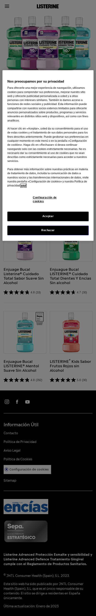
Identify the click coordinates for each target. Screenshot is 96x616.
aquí (23, 185)
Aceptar (48, 216)
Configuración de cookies (45, 199)
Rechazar (48, 230)
